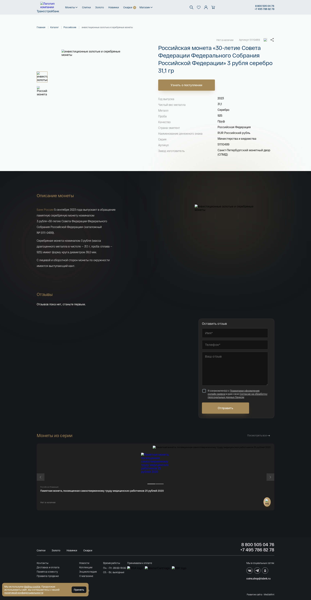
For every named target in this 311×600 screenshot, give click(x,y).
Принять (79, 589)
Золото (99, 7)
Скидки (127, 7)
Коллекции (86, 567)
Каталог (54, 27)
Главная (41, 27)
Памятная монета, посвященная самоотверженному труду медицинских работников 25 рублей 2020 (102, 490)
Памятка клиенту (47, 571)
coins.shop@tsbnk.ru (258, 578)
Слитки (86, 7)
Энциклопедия (88, 571)
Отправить (225, 408)
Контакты (42, 562)
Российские (70, 27)
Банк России (45, 209)
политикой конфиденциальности (23, 592)
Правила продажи (48, 575)
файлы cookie (32, 586)
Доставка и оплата (48, 567)
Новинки (113, 7)
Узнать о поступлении (186, 85)
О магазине (86, 575)
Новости (84, 562)
